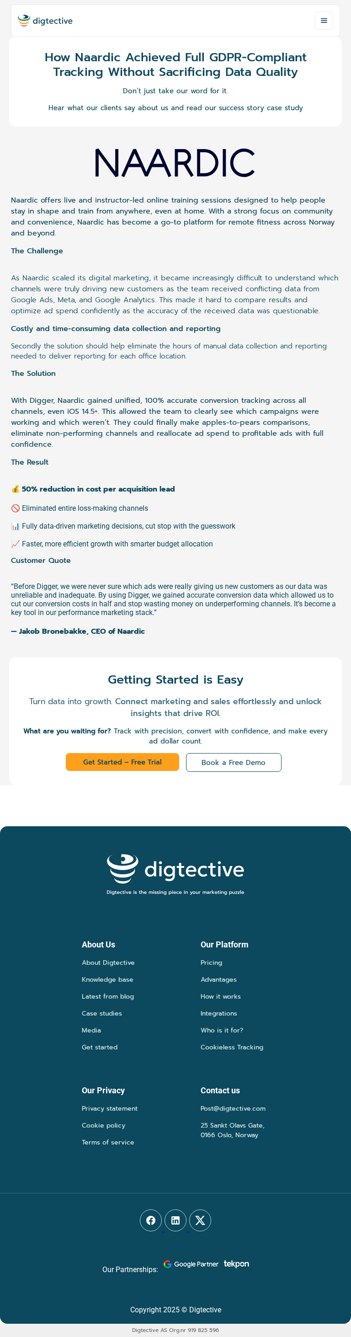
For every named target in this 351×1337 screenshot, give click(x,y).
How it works (221, 996)
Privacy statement (110, 1108)
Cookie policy (103, 1125)
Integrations (219, 1013)
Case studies (102, 1013)
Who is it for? (222, 1030)
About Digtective (108, 963)
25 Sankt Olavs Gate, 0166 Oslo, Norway (233, 1130)
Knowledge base (107, 979)
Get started (99, 1047)
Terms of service (108, 1142)
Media (91, 1030)
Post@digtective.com (233, 1108)
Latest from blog (108, 996)
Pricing (211, 963)
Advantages (219, 979)
